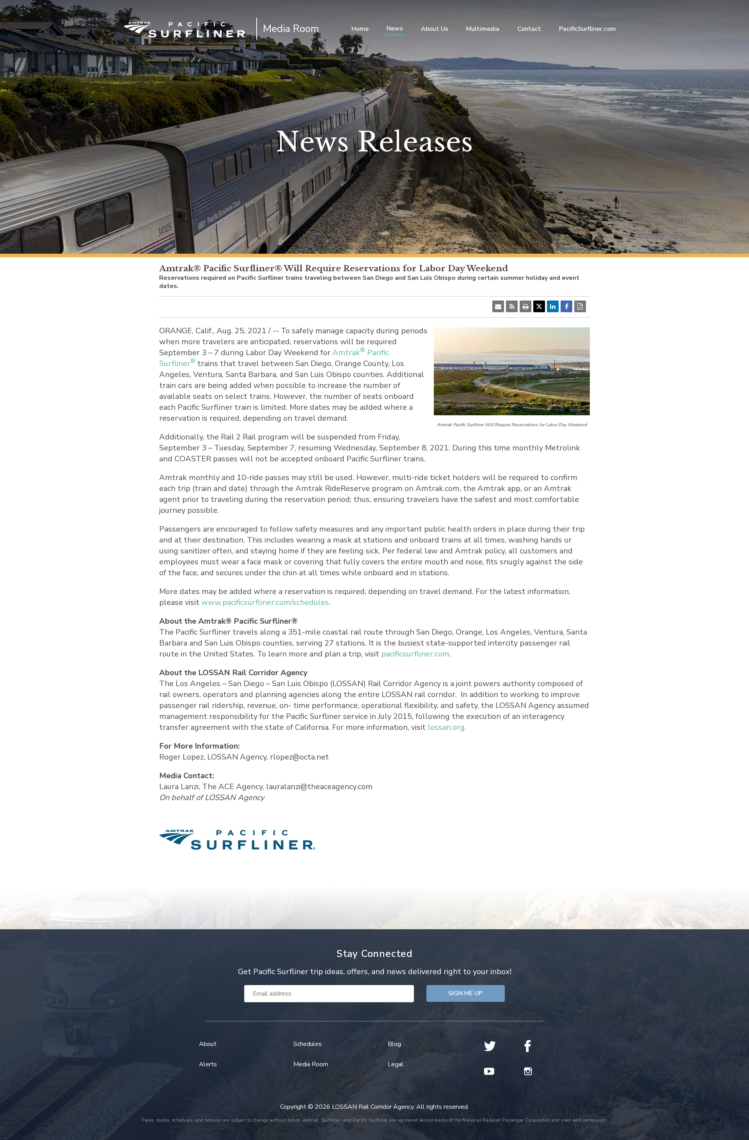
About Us (434, 29)
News (395, 28)
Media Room (310, 1064)
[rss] (512, 306)
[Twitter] (490, 1046)
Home (360, 29)
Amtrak (346, 352)
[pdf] (580, 306)
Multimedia (482, 29)
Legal (395, 1064)
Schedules (307, 1044)
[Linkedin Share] (553, 306)
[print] (525, 306)
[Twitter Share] (539, 306)
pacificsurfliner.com (415, 654)
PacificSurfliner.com (587, 29)
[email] (498, 306)
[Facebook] (530, 1046)
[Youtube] (490, 1071)
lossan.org (446, 727)
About (208, 1044)
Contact (529, 29)
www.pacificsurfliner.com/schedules (265, 602)
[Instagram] (530, 1071)
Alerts (208, 1064)
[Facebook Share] (566, 306)
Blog (394, 1044)
